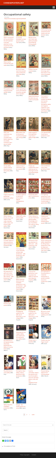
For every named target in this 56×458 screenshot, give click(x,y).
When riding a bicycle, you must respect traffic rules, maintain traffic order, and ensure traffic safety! (8, 221)
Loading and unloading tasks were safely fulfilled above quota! (45, 220)
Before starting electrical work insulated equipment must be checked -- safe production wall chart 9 (21, 284)
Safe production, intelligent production (8, 406)
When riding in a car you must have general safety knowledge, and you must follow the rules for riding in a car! (34, 221)
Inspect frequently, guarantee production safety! (9, 196)
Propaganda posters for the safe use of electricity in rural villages (21, 315)
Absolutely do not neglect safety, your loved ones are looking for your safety (21, 336)
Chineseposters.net (14, 3)
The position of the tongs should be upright (9, 90)
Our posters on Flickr (9, 446)
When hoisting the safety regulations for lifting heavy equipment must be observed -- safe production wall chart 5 (46, 245)
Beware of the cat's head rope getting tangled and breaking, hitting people (33, 41)
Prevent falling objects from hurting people (45, 373)
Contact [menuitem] (34, 454)
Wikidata (6, 17)
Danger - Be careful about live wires (20, 406)
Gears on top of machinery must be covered (20, 167)
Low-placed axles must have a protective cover (45, 134)
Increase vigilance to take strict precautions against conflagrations (21, 198)
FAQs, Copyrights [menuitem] (24, 454)
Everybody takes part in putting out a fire (34, 196)
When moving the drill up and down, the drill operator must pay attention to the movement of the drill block (9, 42)
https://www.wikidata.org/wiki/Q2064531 (15, 18)
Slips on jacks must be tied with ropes (8, 63)
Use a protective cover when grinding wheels (45, 167)
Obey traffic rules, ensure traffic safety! (21, 218)
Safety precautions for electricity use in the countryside (34, 98)
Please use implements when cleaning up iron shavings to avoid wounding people (34, 169)
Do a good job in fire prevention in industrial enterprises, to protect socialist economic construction (45, 276)
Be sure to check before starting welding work (45, 313)
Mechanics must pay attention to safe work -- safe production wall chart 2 (33, 244)
